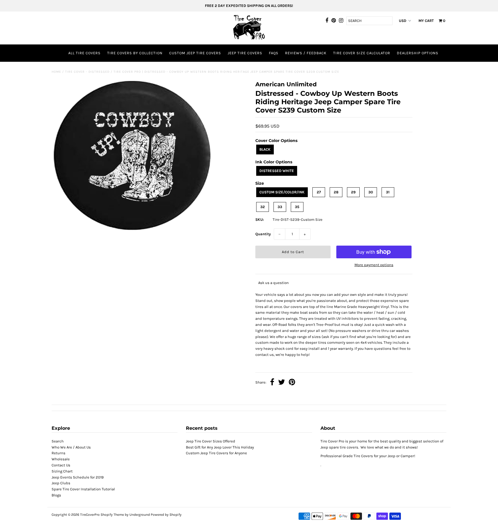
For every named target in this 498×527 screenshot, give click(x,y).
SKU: (259, 219)
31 (388, 192)
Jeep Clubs (61, 483)
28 (336, 192)
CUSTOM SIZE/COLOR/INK (282, 192)
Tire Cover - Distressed (87, 72)
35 (297, 207)
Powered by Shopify (166, 515)
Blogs (56, 495)
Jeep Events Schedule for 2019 (78, 477)
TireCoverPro (90, 515)
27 (319, 192)
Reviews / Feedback (306, 53)
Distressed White (276, 171)
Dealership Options (417, 53)
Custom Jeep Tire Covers (195, 53)
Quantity (263, 234)
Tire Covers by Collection (135, 53)
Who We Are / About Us (71, 447)
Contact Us (61, 465)
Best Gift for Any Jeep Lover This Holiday (220, 447)
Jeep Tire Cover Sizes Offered (210, 441)
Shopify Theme (112, 515)
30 (370, 192)
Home (56, 72)
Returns (58, 453)
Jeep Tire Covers (245, 53)
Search (58, 441)
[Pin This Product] (292, 382)
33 (280, 207)
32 (262, 207)
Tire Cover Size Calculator (361, 53)
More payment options (373, 265)
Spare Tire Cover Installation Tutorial (83, 489)
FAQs (273, 53)
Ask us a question (273, 283)
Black (265, 149)
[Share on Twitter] (281, 382)
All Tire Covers (84, 53)
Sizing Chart (62, 471)
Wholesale (61, 459)
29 (353, 192)
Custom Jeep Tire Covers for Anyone (216, 453)
